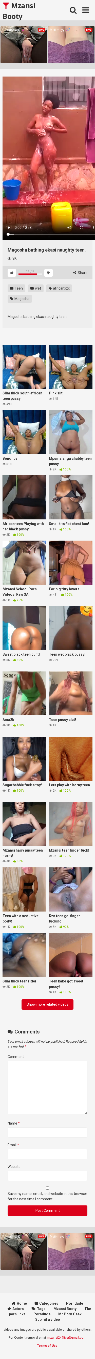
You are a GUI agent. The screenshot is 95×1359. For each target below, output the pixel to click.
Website (14, 1167)
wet (37, 288)
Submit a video (47, 1319)
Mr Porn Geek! (70, 1314)
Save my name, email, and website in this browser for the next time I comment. (47, 1196)
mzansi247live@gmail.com (66, 1337)
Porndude (74, 1303)
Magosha (21, 299)
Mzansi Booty (19, 10)
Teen (18, 288)
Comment (16, 1057)
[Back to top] (85, 1348)
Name (14, 1123)
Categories (48, 1303)
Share (82, 273)
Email (13, 1145)
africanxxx (61, 288)
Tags (41, 1309)
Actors (18, 1309)
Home (22, 1303)
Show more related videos (47, 1004)
